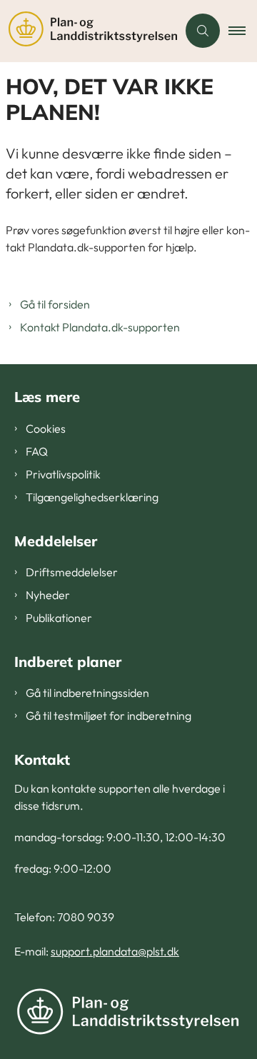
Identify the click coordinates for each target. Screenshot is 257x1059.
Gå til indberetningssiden (87, 693)
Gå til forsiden (55, 304)
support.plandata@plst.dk (115, 951)
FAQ (37, 451)
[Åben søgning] (203, 31)
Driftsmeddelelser (72, 572)
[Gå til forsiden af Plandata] (88, 31)
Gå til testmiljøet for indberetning (108, 715)
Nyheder (48, 595)
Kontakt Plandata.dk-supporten (100, 327)
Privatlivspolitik (63, 474)
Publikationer (59, 618)
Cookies (46, 428)
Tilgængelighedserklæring (92, 497)
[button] (242, 30)
